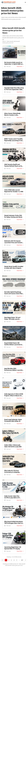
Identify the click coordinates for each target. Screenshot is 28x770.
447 (22, 560)
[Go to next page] (25, 560)
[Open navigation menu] (25, 2)
